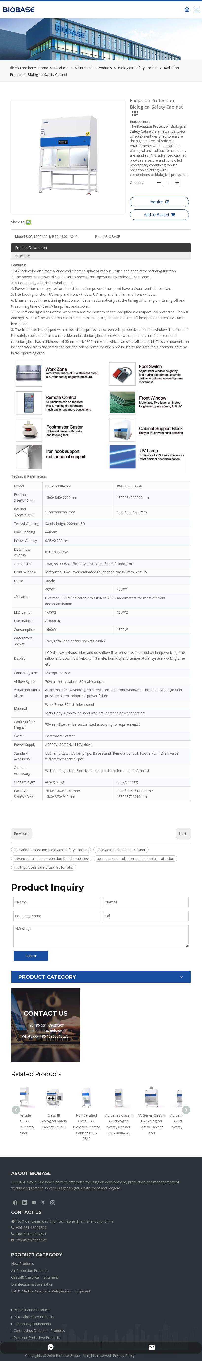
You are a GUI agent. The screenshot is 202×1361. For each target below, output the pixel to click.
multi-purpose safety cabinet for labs (43, 867)
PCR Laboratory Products (34, 1316)
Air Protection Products (29, 1270)
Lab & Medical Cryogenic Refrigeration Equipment (50, 1291)
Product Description (31, 247)
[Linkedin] (25, 1202)
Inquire (156, 202)
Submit (30, 955)
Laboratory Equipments (32, 1323)
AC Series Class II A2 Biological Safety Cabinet (166, 1121)
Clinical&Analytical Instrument (34, 1277)
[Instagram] (53, 1202)
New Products (22, 1263)
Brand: (100, 236)
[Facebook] (15, 1202)
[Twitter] (43, 1202)
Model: (20, 236)
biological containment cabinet (121, 849)
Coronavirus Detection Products (39, 1330)
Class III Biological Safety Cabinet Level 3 (36, 1121)
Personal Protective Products (37, 1337)
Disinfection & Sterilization (32, 1284)
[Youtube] (34, 1202)
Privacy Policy (124, 1355)
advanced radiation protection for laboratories (51, 858)
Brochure (22, 255)
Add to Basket (156, 214)
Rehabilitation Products (32, 1310)
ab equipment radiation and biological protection (135, 858)
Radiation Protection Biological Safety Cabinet (51, 849)
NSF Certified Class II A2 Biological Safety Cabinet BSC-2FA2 (68, 1127)
